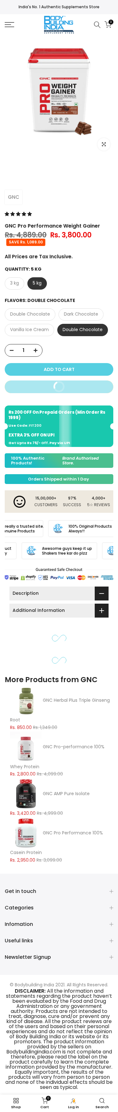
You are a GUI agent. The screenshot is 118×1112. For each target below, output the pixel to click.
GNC (13, 197)
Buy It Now (79, 385)
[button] (19, 214)
